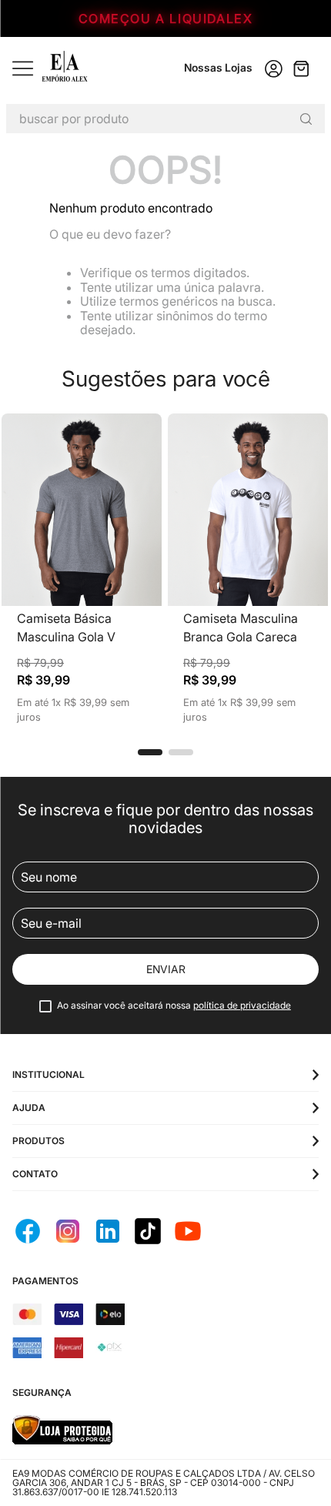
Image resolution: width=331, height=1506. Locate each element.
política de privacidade (242, 1005)
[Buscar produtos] (305, 118)
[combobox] (165, 118)
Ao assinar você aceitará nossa (174, 1005)
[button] (150, 752)
